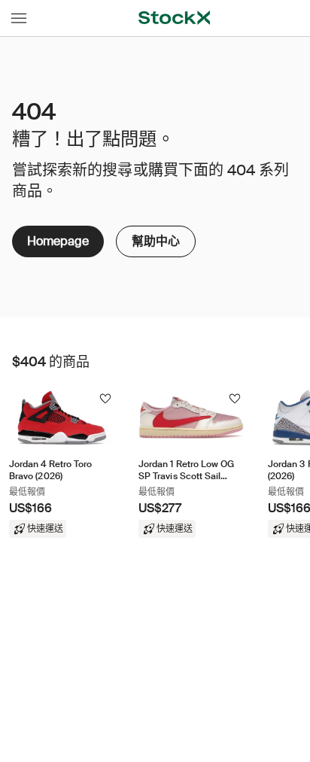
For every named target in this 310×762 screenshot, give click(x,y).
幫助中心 (156, 237)
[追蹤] (105, 399)
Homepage (58, 241)
